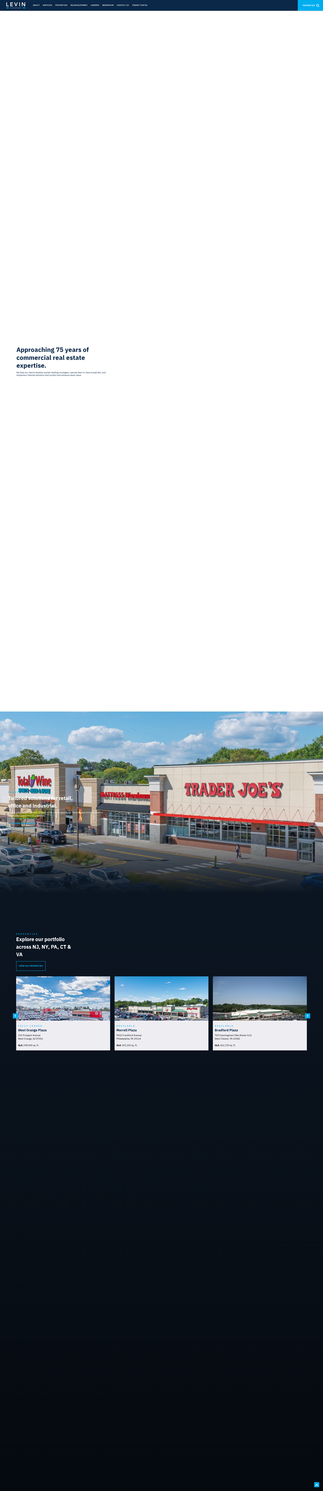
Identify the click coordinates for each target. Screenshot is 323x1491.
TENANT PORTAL (140, 5)
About (36, 5)
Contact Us (123, 5)
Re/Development (79, 5)
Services (47, 5)
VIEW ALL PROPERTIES (31, 965)
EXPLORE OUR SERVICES (23, 823)
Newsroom (108, 5)
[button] (15, 1015)
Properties (61, 5)
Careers (95, 5)
